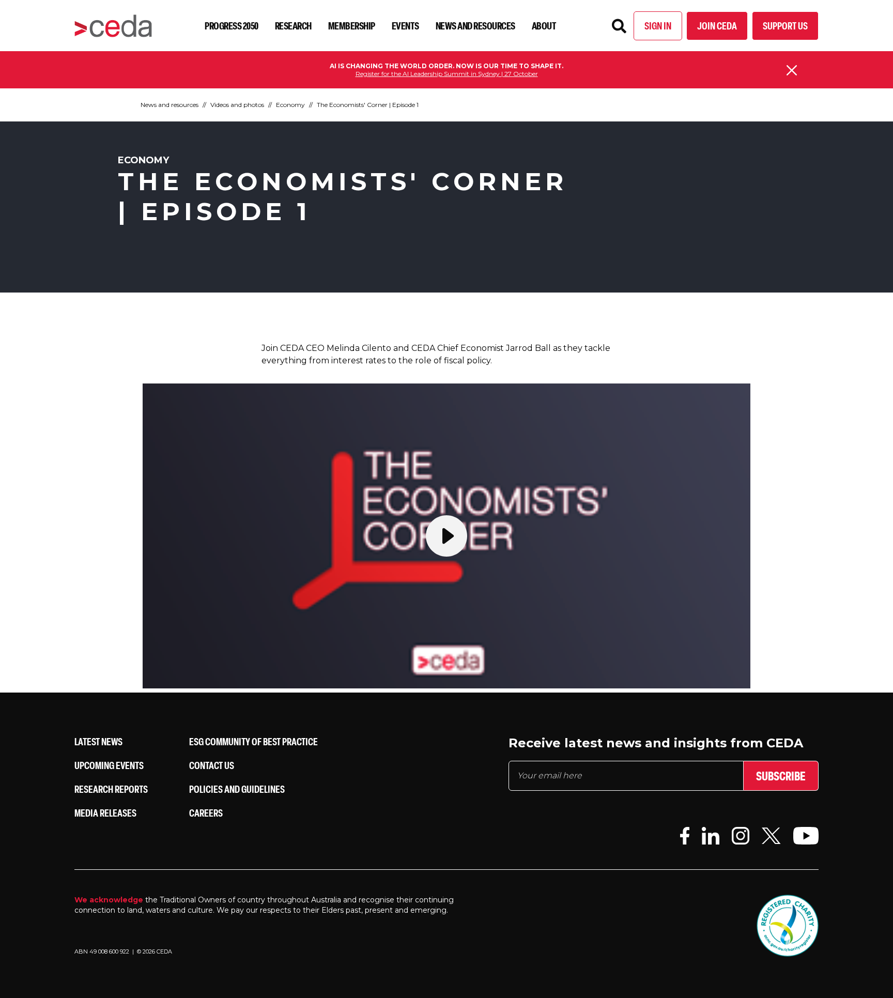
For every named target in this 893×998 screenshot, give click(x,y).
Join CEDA (717, 26)
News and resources (475, 26)
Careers (206, 813)
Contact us (211, 765)
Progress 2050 (231, 26)
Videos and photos (237, 105)
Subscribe (781, 776)
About (544, 26)
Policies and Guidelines (237, 789)
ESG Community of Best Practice (253, 741)
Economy (290, 105)
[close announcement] (792, 70)
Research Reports (111, 789)
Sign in (657, 26)
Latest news (98, 741)
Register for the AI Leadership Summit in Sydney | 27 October (447, 74)
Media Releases (105, 813)
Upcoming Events (109, 765)
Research (293, 26)
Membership (351, 26)
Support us (785, 26)
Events (405, 26)
